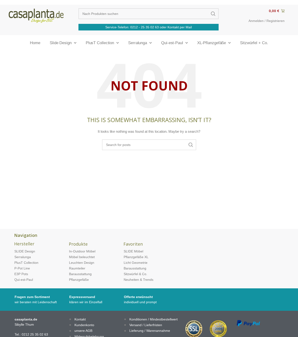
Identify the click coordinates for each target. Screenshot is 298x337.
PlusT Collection (100, 43)
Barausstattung (80, 274)
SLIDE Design (24, 251)
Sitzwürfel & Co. (135, 274)
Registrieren (275, 21)
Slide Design (61, 43)
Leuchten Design (81, 262)
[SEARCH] (213, 13)
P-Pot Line (22, 268)
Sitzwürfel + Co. (254, 43)
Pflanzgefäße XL (136, 257)
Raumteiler (77, 268)
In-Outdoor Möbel (82, 251)
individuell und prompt (140, 302)
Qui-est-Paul (172, 43)
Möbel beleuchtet (82, 257)
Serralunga (137, 43)
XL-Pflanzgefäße (211, 43)
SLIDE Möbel (133, 251)
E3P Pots (21, 274)
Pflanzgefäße (79, 280)
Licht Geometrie (135, 262)
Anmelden (256, 21)
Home (35, 43)
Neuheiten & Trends (138, 280)
